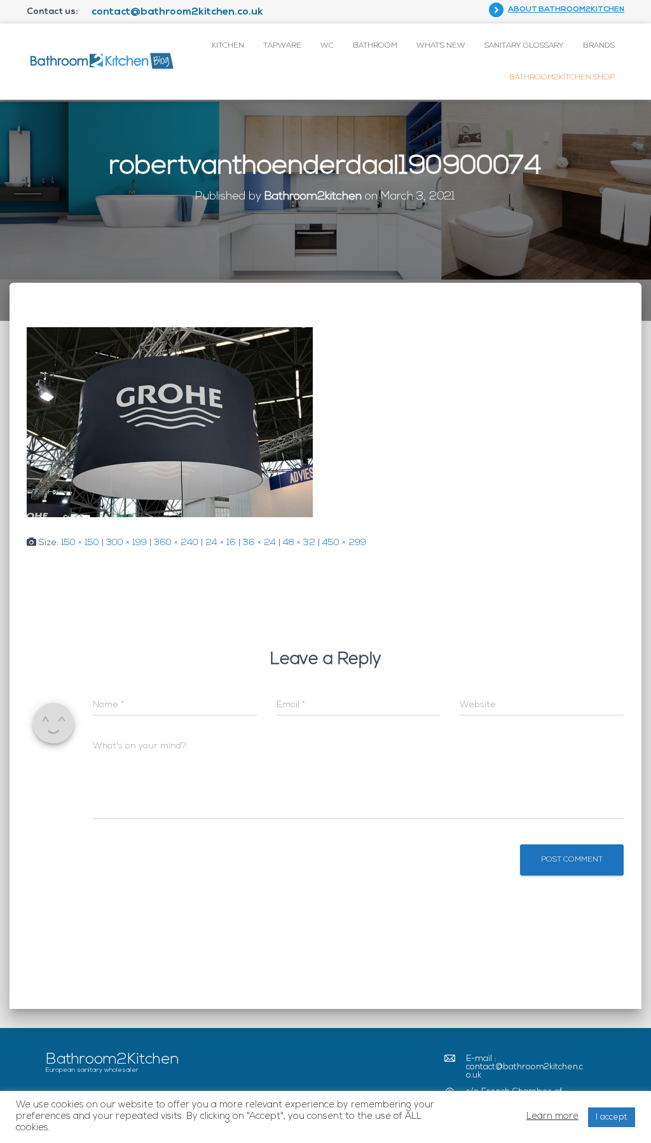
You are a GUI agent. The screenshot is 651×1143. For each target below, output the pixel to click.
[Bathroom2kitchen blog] (101, 61)
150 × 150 (80, 543)
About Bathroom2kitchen (566, 9)
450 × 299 (344, 543)
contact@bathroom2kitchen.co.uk (177, 12)
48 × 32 (299, 543)
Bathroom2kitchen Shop (562, 77)
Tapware (282, 46)
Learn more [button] (552, 1116)
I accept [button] (611, 1117)
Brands (599, 46)
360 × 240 (176, 543)
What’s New (440, 46)
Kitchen (228, 46)
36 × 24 (259, 543)
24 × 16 (220, 543)
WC (327, 46)
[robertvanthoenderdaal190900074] (170, 422)
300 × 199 (126, 543)
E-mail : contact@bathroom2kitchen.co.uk (524, 1067)
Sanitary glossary (524, 46)
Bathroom (375, 46)
